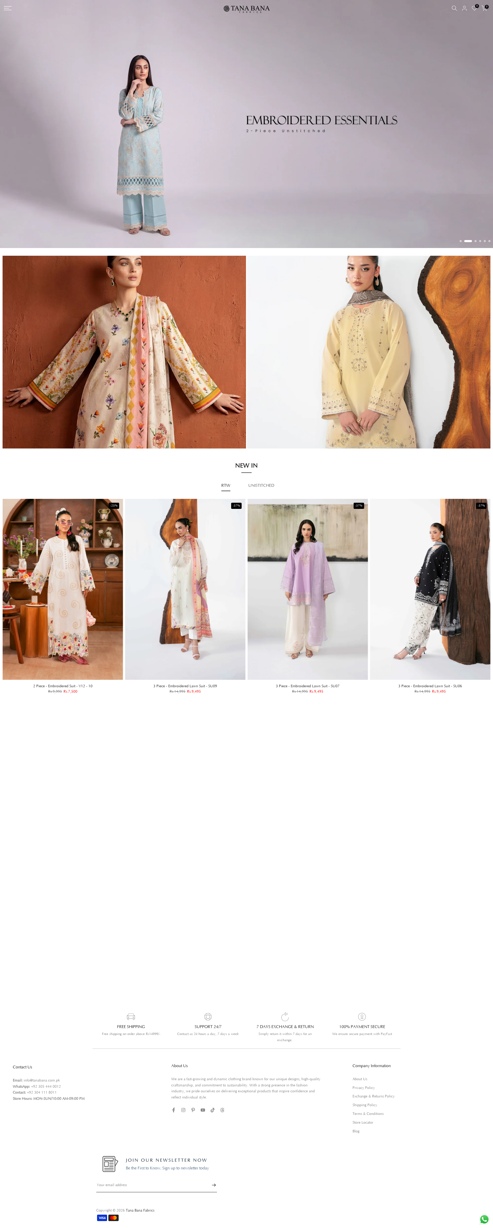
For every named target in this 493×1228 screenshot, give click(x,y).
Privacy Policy (364, 1081)
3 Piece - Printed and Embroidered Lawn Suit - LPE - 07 (375, 680)
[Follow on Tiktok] (212, 1103)
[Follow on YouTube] (203, 1103)
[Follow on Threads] (222, 1103)
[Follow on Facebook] (173, 1103)
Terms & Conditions (368, 1107)
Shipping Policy (365, 1098)
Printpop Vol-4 (265, 423)
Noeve (258, 430)
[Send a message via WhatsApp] (484, 1219)
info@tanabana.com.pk (42, 1073)
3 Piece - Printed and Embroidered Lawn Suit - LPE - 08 (253, 679)
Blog (356, 1124)
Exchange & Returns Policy (374, 1090)
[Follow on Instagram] (183, 1103)
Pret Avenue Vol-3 (268, 409)
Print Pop (16, 422)
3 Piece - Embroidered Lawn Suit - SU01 (131, 679)
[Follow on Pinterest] (193, 1103)
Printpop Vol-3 (265, 416)
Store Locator (363, 1116)
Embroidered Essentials (27, 414)
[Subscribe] (211, 1178)
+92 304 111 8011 (42, 1086)
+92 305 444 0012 (46, 1080)
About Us (360, 1072)
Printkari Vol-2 (20, 429)
